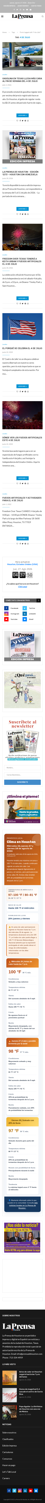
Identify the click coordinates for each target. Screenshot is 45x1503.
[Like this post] (17, 121)
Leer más (21, 115)
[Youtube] (27, 10)
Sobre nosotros (9, 1432)
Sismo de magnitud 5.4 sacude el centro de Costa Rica (31, 1391)
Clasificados (7, 1439)
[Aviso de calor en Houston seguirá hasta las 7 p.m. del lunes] (9, 1378)
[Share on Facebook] (20, 121)
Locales (4, 74)
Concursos (7, 1459)
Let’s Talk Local (9, 1472)
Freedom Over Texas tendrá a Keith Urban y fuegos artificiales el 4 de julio (21, 261)
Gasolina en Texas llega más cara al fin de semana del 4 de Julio (22, 79)
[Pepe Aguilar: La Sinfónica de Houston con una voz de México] (9, 1412)
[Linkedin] (23, 10)
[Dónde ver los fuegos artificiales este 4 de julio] (22, 415)
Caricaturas (7, 1452)
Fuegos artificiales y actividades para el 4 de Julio (22, 499)
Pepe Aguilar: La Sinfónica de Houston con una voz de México (30, 1409)
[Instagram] (20, 10)
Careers (6, 1478)
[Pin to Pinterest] (25, 121)
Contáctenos (36, 6)
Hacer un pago (8, 1465)
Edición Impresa (9, 6)
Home (4, 32)
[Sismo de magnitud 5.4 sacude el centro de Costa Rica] (9, 1395)
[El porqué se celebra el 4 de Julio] (22, 326)
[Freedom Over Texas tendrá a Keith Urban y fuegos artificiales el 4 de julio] (22, 237)
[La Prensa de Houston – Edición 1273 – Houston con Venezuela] (22, 147)
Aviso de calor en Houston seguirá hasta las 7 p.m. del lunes (30, 1374)
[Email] (30, 10)
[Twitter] (17, 10)
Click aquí (22, 586)
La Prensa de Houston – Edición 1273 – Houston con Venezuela (20, 173)
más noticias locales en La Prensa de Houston (23, 1205)
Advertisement (23, 6)
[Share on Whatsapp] (28, 121)
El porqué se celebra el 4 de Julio (22, 348)
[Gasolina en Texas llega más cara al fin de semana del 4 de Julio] (22, 56)
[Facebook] (14, 10)
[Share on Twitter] (22, 121)
